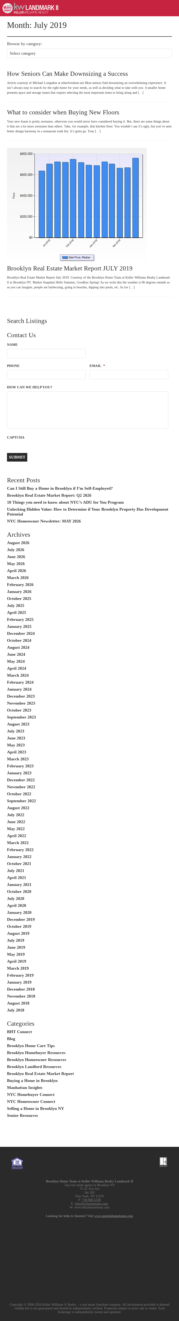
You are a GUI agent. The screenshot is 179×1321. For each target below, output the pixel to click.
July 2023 (15, 731)
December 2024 (21, 633)
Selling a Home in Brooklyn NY (35, 1108)
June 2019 (16, 947)
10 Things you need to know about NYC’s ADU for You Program (65, 502)
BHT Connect (19, 1031)
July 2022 (15, 814)
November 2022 (21, 787)
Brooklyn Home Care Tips (31, 1045)
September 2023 (21, 717)
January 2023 (19, 773)
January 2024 (19, 689)
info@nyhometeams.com (91, 1203)
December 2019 (21, 919)
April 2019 (16, 961)
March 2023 (18, 759)
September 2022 (21, 801)
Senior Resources (22, 1115)
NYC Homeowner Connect (31, 1101)
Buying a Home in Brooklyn (32, 1080)
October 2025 (19, 598)
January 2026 (19, 591)
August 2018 (18, 1003)
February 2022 (20, 849)
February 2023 (20, 766)
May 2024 (16, 661)
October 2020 (19, 891)
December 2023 (21, 696)
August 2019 (18, 933)
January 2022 (19, 856)
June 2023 (16, 738)
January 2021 (19, 884)
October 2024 (19, 640)
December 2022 (21, 780)
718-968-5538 (91, 1200)
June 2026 (16, 556)
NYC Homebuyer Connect (31, 1094)
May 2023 (16, 745)
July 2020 (15, 898)
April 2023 (16, 752)
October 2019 (19, 926)
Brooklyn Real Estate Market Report (40, 1073)
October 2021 (19, 863)
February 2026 (20, 584)
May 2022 (16, 828)
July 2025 (15, 605)
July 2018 (15, 1010)
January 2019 (19, 982)
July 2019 (15, 940)
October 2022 (19, 794)
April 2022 (16, 835)
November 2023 (21, 703)
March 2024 (18, 675)
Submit (17, 457)
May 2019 (16, 954)
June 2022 (16, 821)
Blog (11, 1038)
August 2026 (18, 542)
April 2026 (16, 570)
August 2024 (18, 647)
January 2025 (19, 626)
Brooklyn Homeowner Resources (36, 1059)
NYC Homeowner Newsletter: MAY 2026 (44, 521)
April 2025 (16, 612)
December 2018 (21, 989)
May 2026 (16, 563)
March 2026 (18, 577)
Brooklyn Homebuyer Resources (36, 1052)
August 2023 (18, 724)
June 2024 (16, 654)
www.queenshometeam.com (113, 1216)
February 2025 (20, 619)
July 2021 (15, 870)
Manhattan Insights (24, 1087)
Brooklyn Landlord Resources (34, 1066)
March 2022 (18, 842)
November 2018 (21, 996)
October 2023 (19, 710)
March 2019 (18, 968)
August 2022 (18, 807)
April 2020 (16, 905)
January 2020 (19, 912)
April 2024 (16, 668)
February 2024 (20, 682)
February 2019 (20, 975)
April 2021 (16, 877)
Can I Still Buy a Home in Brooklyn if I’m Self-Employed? (60, 488)
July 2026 (15, 549)
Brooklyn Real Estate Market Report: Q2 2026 (49, 495)
